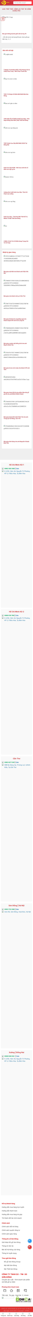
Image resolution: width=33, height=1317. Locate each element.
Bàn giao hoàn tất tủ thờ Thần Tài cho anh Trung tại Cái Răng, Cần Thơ (16, 417)
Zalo (17, 468)
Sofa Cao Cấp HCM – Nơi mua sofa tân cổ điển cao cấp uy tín (16, 168)
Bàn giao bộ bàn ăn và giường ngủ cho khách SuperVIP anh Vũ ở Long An (15, 319)
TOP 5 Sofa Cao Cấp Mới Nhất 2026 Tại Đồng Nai (15, 144)
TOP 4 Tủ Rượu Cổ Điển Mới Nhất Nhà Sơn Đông (16, 95)
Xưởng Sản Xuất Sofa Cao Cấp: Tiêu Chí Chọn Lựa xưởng (15, 193)
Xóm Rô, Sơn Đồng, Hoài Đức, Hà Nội (17, 912)
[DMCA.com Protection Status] (23, 1299)
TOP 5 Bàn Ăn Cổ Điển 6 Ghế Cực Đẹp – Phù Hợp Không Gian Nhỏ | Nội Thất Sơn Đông (16, 119)
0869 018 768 (9, 615)
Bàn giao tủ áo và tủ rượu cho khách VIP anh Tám (17, 368)
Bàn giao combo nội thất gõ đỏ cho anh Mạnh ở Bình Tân (15, 344)
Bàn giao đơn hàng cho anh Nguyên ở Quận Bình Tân (16, 442)
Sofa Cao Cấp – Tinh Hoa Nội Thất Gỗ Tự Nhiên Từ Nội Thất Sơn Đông (15, 217)
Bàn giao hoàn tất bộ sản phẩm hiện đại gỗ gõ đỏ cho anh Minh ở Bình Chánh (16, 393)
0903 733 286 (9, 909)
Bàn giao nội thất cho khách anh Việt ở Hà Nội (16, 272)
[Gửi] (29, 2)
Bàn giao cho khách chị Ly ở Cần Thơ (14, 296)
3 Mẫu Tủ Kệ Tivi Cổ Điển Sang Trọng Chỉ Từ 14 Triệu (16, 242)
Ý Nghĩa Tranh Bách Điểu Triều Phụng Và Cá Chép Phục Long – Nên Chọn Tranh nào (17, 70)
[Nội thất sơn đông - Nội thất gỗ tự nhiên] (6, 2)
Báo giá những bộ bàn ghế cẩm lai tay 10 (14, 33)
